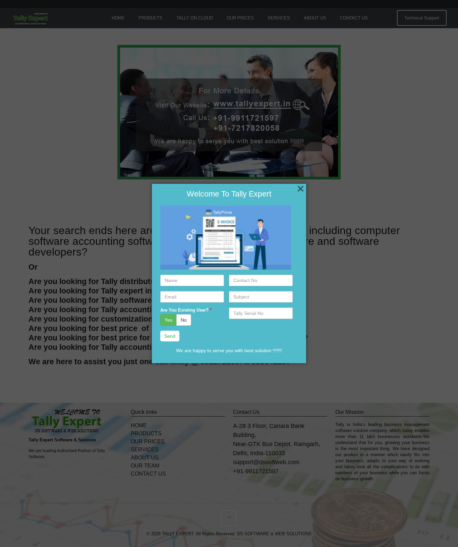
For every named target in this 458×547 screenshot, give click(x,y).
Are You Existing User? (186, 310)
